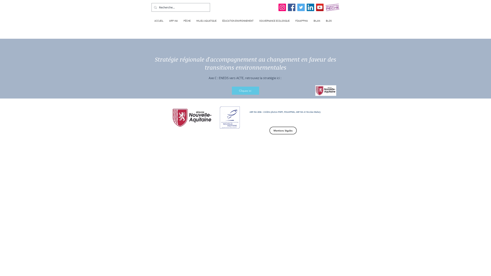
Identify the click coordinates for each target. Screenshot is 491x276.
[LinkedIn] (310, 7)
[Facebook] (291, 7)
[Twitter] (301, 7)
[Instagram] (282, 7)
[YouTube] (320, 7)
